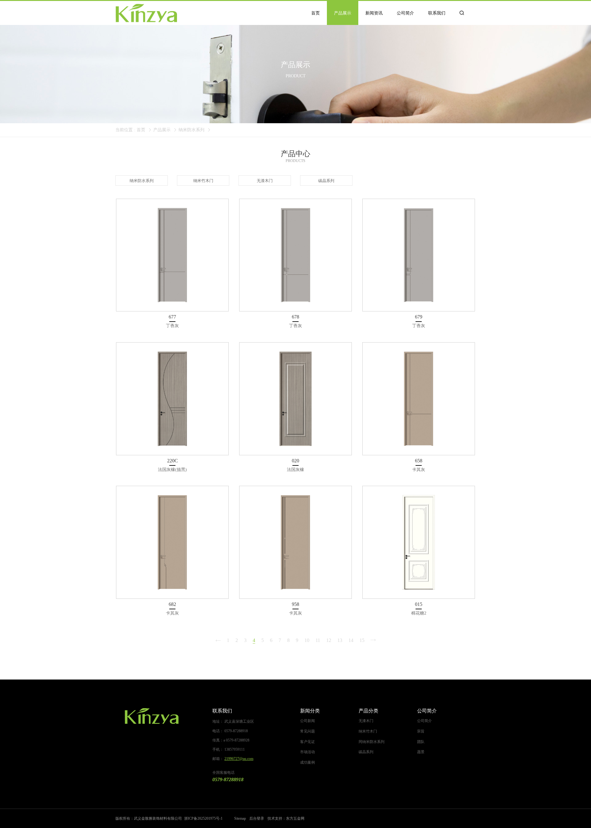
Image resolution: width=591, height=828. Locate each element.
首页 (141, 130)
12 (328, 640)
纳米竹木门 (368, 731)
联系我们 (222, 710)
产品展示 (162, 130)
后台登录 (256, 818)
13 (339, 640)
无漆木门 (366, 721)
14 (350, 640)
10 (306, 640)
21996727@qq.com (238, 759)
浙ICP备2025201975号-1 (203, 818)
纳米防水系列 (191, 130)
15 (362, 640)
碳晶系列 (366, 752)
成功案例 (307, 762)
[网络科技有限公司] (152, 716)
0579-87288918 (236, 731)
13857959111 (234, 749)
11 (318, 640)
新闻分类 (310, 710)
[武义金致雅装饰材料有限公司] (146, 13)
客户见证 (307, 742)
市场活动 (307, 752)
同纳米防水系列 (371, 742)
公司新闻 (307, 721)
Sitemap (240, 818)
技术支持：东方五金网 (285, 818)
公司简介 (427, 710)
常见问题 (307, 731)
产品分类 (368, 710)
